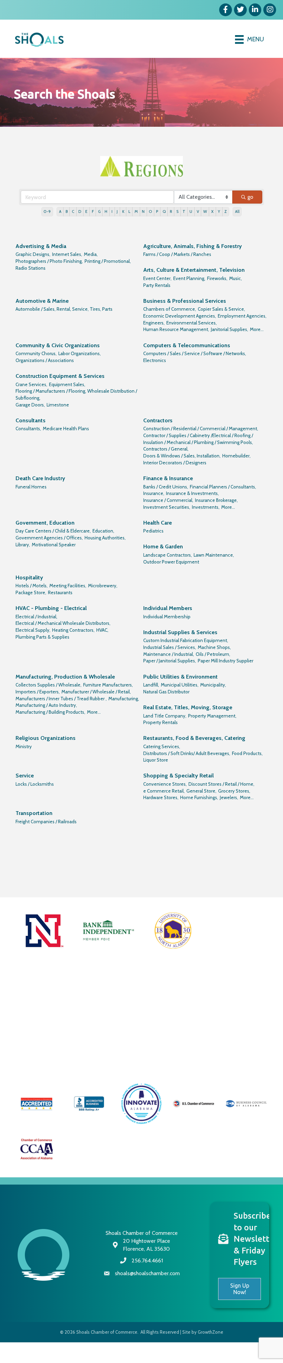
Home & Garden (163, 546)
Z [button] (225, 211)
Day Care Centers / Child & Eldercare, (53, 531)
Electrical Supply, (33, 630)
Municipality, (213, 685)
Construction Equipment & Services (60, 376)
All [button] (237, 211)
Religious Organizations (46, 738)
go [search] (250, 197)
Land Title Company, (164, 716)
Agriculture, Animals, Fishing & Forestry (192, 246)
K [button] (123, 211)
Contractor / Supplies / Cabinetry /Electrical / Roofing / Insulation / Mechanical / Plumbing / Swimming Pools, (198, 439)
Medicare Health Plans (66, 428)
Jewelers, (229, 797)
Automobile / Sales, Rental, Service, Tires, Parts (64, 309)
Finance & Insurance (168, 478)
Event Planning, (189, 278)
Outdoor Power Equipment (171, 562)
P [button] (157, 211)
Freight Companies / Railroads (46, 821)
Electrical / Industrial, (36, 616)
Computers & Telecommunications (186, 345)
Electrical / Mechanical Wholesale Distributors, (63, 623)
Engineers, (154, 323)
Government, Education (45, 522)
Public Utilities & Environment (180, 676)
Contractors (158, 420)
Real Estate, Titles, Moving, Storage (187, 707)
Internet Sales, (67, 254)
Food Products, (247, 753)
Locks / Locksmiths (35, 784)
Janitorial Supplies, (229, 329)
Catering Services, (161, 746)
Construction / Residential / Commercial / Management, (200, 428)
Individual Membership (167, 616)
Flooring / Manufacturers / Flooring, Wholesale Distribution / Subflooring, (76, 394)
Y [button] (219, 211)
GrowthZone (210, 1332)
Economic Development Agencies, (179, 316)
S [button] (177, 211)
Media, (91, 254)
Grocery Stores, (234, 791)
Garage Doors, (30, 404)
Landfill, (151, 685)
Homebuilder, (236, 455)
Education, (103, 531)
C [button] (73, 211)
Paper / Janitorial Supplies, (169, 660)
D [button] (79, 211)
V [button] (198, 211)
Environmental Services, (191, 323)
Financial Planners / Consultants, (223, 486)
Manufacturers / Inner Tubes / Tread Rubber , (61, 698)
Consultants (31, 420)
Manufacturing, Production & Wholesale (65, 676)
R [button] (171, 211)
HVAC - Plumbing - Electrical (51, 608)
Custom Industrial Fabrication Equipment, (185, 640)
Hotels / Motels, (32, 585)
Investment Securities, (166, 507)
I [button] (112, 211)
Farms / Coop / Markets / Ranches (177, 254)
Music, (235, 278)
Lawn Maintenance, (214, 555)
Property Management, (212, 716)
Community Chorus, (36, 353)
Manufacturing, (123, 698)
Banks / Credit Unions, (165, 486)
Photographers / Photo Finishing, (49, 261)
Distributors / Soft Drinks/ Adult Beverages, (186, 753)
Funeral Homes (31, 486)
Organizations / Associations (45, 360)
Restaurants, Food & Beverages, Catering (194, 738)
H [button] (106, 211)
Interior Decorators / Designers (174, 462)
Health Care (157, 522)
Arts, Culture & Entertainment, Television (194, 270)
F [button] (93, 211)
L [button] (129, 211)
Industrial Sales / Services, (169, 647)
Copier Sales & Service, (221, 309)
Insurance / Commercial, (168, 500)
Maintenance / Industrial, (168, 654)
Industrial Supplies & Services (180, 632)
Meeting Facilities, (67, 585)
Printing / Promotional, (108, 261)
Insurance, (153, 493)
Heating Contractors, (73, 630)
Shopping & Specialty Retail (178, 775)
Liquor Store (155, 760)
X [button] (212, 211)
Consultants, (28, 428)
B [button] (67, 211)
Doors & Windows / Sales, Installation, (182, 455)
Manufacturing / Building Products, (50, 712)
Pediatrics (153, 531)
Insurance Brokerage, (216, 500)
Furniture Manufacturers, (108, 685)
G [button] (99, 211)
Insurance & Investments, (192, 493)
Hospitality (29, 577)
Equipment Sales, (67, 384)
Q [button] (164, 211)
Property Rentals (160, 722)
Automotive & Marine (42, 301)
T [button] (184, 211)
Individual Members (167, 608)
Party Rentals (156, 285)
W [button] (205, 211)
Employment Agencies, (242, 316)
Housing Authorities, (105, 537)
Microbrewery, (102, 585)
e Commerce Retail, (164, 791)
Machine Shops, (214, 647)
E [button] (86, 211)
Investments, (205, 507)
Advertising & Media (41, 246)
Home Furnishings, (199, 797)
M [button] (136, 211)
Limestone (58, 404)
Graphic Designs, (33, 254)
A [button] (60, 211)
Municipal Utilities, (179, 685)
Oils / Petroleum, (213, 654)
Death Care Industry (40, 478)
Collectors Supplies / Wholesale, (48, 685)
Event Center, (157, 278)
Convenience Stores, (165, 784)
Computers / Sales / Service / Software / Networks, (194, 353)
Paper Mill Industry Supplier (225, 660)
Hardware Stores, (160, 797)
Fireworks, (217, 278)
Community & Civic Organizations (58, 345)
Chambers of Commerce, (169, 309)
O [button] (150, 211)
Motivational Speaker (54, 544)
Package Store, (31, 592)
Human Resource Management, (176, 329)
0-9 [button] (47, 211)
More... (257, 329)
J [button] (117, 211)
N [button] (143, 211)
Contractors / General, (165, 449)
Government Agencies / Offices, (49, 537)
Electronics (154, 360)
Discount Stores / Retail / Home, (221, 784)
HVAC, (102, 630)
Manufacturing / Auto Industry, (46, 705)
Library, (23, 544)
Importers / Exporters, (38, 691)
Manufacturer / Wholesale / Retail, (96, 691)
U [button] (190, 211)
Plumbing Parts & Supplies (42, 637)
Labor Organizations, (79, 353)
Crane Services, (31, 384)
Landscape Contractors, (167, 555)
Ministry (24, 746)
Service (25, 775)
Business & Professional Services (184, 301)
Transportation (34, 813)
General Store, (201, 791)
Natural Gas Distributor (166, 691)
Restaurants (60, 592)
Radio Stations (31, 268)
